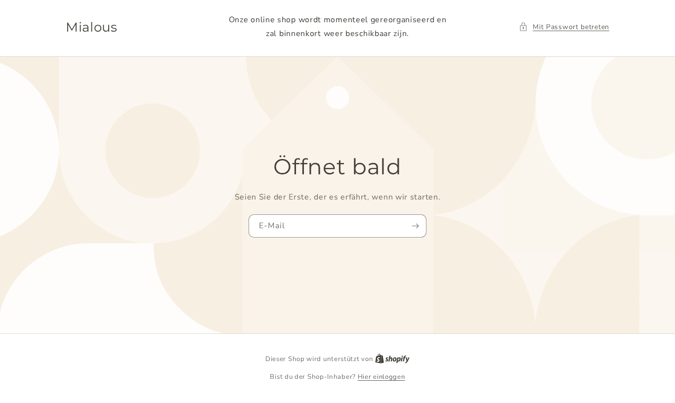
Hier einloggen (381, 376)
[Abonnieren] (415, 226)
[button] (564, 27)
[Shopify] (392, 359)
